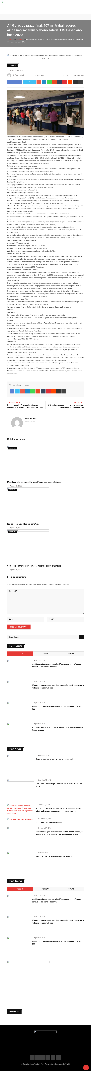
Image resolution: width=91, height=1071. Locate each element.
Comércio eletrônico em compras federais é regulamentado (34, 566)
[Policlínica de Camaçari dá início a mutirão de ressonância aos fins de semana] (18, 732)
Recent (20, 654)
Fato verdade (31, 418)
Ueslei (67, 1064)
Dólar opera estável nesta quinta (49, 822)
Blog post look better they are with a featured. (54, 856)
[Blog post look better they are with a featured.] (20, 862)
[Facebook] (12, 391)
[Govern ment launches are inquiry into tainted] (20, 765)
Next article (78, 402)
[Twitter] (17, 391)
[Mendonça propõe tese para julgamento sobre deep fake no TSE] (18, 711)
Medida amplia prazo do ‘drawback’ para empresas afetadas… (34, 482)
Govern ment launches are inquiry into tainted (54, 759)
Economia (19, 39)
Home (10, 39)
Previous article (14, 402)
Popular (45, 654)
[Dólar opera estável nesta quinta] (20, 819)
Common (70, 654)
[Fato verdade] (29, 75)
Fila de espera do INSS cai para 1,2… (23, 524)
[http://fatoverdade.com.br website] (27, 75)
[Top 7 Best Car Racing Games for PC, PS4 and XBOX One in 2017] (20, 790)
